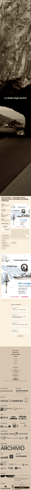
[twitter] (15, 379)
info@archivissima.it (15, 375)
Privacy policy (21, 380)
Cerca (15, 360)
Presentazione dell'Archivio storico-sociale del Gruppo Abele (19, 317)
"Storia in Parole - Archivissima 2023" (19, 309)
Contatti (15, 362)
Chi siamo (15, 358)
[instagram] (17, 379)
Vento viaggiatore (15, 331)
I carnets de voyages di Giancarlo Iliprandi (20, 324)
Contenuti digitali (15, 354)
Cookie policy (25, 380)
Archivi (15, 356)
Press (15, 364)
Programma (15, 352)
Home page (15, 350)
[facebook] (13, 379)
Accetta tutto (21, 487)
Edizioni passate (17, 380)
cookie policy (19, 480)
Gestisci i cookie (22, 485)
